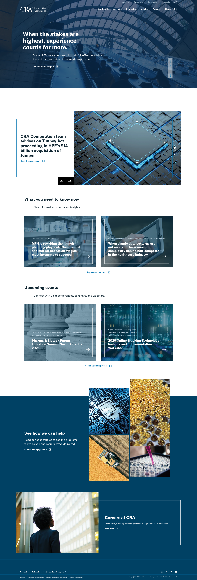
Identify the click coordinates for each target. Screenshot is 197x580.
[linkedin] (162, 572)
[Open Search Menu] (175, 9)
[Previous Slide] (62, 181)
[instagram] (176, 572)
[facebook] (167, 572)
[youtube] (171, 572)
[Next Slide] (70, 181)
